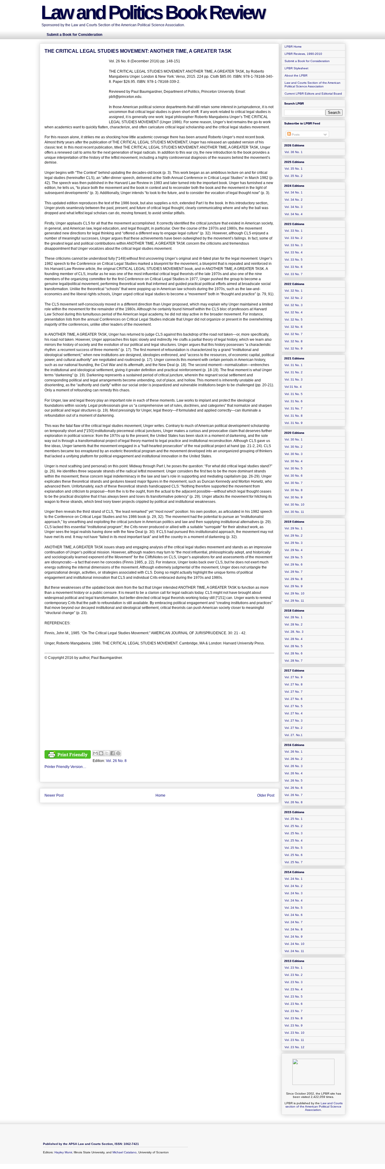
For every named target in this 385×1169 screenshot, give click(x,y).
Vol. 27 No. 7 (294, 691)
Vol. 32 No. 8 (294, 341)
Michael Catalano (124, 1152)
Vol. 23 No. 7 (294, 1011)
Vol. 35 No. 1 (294, 168)
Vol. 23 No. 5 (294, 996)
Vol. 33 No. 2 (294, 238)
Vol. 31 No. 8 (294, 415)
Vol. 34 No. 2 (294, 199)
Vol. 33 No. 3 (294, 245)
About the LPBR (296, 75)
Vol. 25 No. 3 (294, 833)
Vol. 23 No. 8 (294, 1018)
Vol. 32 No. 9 (294, 348)
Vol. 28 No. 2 (294, 624)
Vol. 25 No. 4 (294, 840)
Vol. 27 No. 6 (294, 698)
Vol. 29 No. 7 (294, 571)
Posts (295, 134)
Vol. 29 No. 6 (294, 564)
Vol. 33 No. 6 (294, 266)
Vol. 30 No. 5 (294, 468)
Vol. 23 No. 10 (294, 1032)
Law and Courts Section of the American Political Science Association (312, 84)
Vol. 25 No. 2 (294, 826)
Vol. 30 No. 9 (294, 497)
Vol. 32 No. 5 (294, 319)
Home (160, 795)
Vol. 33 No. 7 (294, 274)
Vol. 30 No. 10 (294, 504)
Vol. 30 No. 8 (294, 490)
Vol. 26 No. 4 (294, 773)
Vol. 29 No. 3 (294, 542)
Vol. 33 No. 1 (294, 230)
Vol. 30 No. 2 (294, 446)
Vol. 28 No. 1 (294, 617)
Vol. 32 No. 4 (294, 312)
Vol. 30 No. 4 (294, 461)
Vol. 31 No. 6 (294, 401)
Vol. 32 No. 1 (294, 290)
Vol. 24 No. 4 (294, 900)
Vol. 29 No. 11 (294, 600)
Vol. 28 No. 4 (294, 639)
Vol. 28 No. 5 (294, 646)
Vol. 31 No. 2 (294, 372)
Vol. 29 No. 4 (294, 550)
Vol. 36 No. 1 (294, 152)
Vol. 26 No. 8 (116, 761)
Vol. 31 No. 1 (294, 365)
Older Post (265, 795)
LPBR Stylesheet (296, 68)
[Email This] (95, 753)
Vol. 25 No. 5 (294, 847)
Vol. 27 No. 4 (294, 713)
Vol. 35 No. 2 (294, 175)
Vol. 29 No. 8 (294, 579)
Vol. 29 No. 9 (294, 586)
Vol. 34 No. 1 (294, 192)
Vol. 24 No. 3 (294, 893)
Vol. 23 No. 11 (294, 1040)
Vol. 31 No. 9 (294, 423)
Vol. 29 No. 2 (294, 535)
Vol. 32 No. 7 (294, 334)
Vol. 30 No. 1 (294, 439)
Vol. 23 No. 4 (294, 989)
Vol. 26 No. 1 (294, 751)
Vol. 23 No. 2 (294, 974)
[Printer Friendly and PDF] (68, 755)
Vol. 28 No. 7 (294, 660)
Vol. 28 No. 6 (294, 653)
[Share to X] (107, 753)
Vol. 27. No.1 (294, 735)
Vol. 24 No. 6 (294, 915)
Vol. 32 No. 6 (294, 326)
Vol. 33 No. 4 (294, 252)
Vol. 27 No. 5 (294, 706)
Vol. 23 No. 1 (294, 967)
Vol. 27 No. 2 (294, 727)
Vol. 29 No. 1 (294, 528)
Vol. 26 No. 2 (294, 758)
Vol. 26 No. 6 (294, 787)
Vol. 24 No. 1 (294, 878)
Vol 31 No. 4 (293, 386)
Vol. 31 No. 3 (294, 379)
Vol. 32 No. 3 (294, 305)
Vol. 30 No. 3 (294, 454)
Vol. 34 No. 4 (294, 214)
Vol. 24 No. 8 (294, 929)
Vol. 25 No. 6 (294, 855)
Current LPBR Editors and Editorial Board (313, 93)
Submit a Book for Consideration (307, 61)
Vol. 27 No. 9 (294, 677)
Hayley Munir (63, 1152)
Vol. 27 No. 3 (294, 720)
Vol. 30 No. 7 (294, 482)
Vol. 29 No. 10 (294, 593)
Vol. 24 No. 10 (294, 943)
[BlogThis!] (101, 753)
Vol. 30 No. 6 (294, 475)
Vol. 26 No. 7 (294, 795)
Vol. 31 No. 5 (294, 394)
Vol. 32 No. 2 (294, 297)
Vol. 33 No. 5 (294, 259)
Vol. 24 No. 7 (294, 922)
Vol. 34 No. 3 (294, 206)
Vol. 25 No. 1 (294, 818)
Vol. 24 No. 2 (294, 886)
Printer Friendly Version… (65, 767)
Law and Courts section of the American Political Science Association (314, 1106)
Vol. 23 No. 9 (294, 1025)
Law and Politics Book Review (152, 12)
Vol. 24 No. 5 (294, 907)
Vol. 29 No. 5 (294, 557)
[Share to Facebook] (112, 753)
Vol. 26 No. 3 (294, 766)
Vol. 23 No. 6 (294, 1003)
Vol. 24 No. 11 (294, 951)
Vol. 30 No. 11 (294, 511)
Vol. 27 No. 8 (294, 684)
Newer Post (54, 795)
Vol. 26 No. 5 (294, 780)
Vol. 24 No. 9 (294, 936)
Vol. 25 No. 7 (294, 862)
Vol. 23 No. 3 (294, 982)
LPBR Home (293, 46)
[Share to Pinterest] (118, 753)
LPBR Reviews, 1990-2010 (303, 53)
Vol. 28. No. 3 (294, 631)
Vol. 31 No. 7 (294, 408)
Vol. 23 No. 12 (294, 1047)
